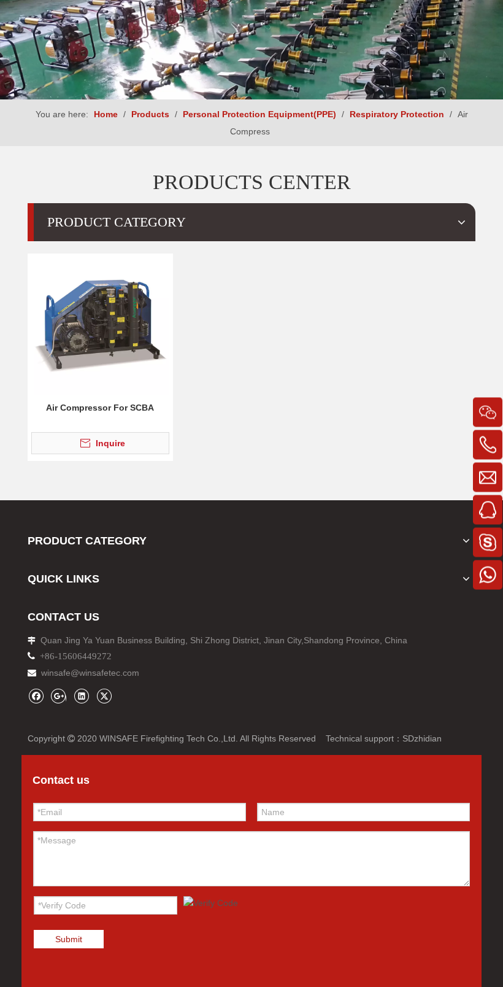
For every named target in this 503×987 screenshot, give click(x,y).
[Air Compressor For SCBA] (100, 325)
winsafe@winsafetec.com (90, 673)
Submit (68, 939)
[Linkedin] (81, 695)
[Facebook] (36, 695)
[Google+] (58, 695)
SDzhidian (422, 738)
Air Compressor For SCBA (100, 407)
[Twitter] (104, 695)
